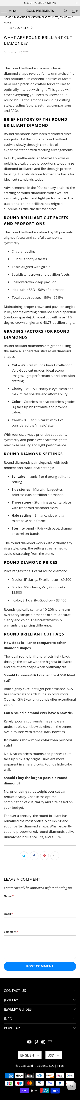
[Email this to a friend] (54, 855)
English (27, 1055)
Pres (60, 1065)
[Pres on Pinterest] (36, 1042)
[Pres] (40, 11)
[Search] (65, 11)
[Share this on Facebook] (34, 855)
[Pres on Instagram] (43, 1042)
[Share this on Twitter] (24, 855)
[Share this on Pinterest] (44, 855)
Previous (13, 28)
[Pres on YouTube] (29, 1042)
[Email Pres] (50, 1042)
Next (26, 28)
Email (8, 914)
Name (9, 896)
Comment (11, 931)
